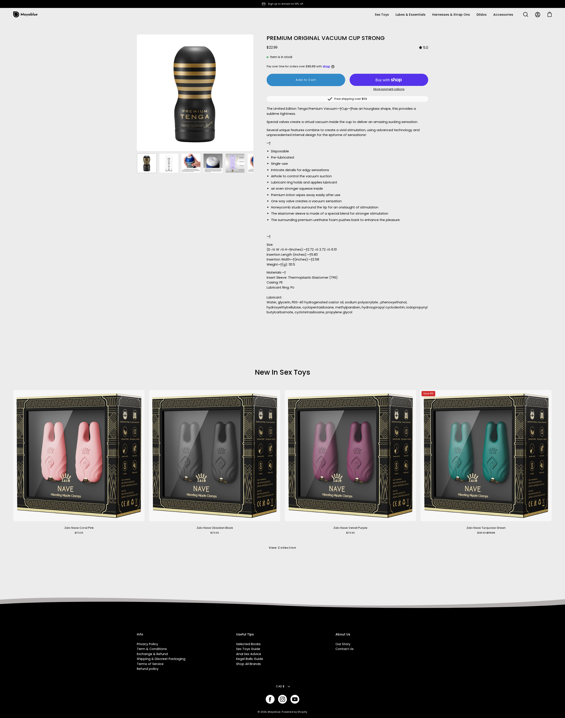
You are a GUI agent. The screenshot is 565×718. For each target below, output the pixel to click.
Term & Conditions (152, 649)
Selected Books (248, 644)
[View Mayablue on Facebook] (270, 699)
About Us (342, 635)
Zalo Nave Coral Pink (79, 528)
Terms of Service (150, 664)
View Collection (282, 548)
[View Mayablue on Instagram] (282, 699)
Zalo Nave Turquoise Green (486, 528)
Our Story (342, 644)
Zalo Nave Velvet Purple (350, 528)
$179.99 (79, 533)
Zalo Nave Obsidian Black (215, 528)
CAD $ (280, 686)
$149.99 (486, 533)
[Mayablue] (25, 14)
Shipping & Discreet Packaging (161, 659)
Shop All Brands (248, 664)
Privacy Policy (147, 644)
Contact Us (344, 649)
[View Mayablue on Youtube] (294, 699)
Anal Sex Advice (248, 654)
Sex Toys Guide (248, 649)
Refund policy (147, 669)
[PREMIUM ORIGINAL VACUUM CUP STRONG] (147, 163)
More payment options (389, 89)
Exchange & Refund (152, 654)
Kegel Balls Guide (249, 659)
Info (140, 635)
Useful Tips (245, 635)
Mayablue (274, 712)
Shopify (302, 712)
